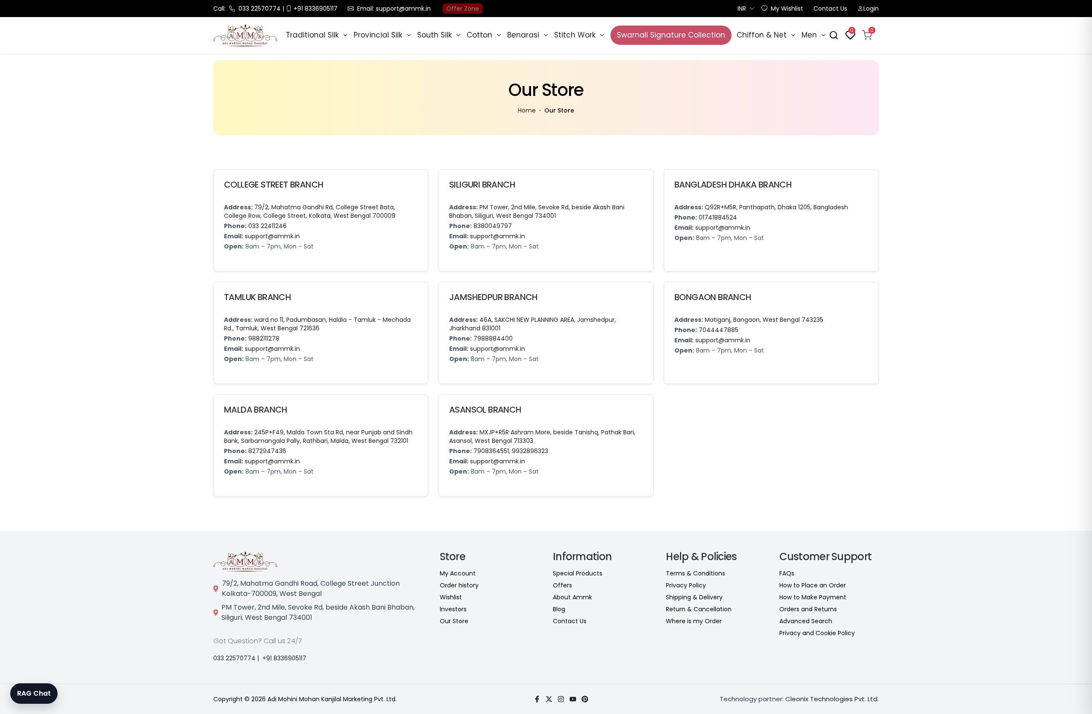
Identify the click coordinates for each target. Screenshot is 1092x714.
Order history (459, 585)
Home (527, 110)
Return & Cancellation (699, 609)
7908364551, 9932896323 (510, 451)
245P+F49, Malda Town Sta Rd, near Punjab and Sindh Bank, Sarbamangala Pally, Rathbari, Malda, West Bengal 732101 (318, 436)
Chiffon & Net (762, 35)
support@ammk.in (272, 236)
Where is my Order (694, 621)
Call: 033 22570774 (247, 8)
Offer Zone (462, 8)
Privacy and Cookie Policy (817, 633)
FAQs (786, 573)
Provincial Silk (378, 35)
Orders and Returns (808, 609)
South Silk (434, 35)
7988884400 (493, 338)
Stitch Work (574, 35)
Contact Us (830, 8)
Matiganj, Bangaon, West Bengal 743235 (764, 319)
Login (871, 8)
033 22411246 (267, 226)
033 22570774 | (236, 658)
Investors (453, 609)
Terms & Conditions (695, 573)
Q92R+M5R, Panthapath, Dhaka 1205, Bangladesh (776, 207)
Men (809, 35)
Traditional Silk (312, 35)
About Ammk (572, 597)
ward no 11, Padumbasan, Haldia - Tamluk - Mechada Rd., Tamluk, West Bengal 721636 (317, 323)
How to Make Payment (812, 597)
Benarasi (523, 35)
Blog (559, 609)
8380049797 (492, 226)
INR (742, 8)
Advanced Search (805, 621)
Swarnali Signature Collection (671, 35)
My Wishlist (787, 8)
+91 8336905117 (284, 658)
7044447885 (718, 330)
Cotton (479, 35)
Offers (562, 585)
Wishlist (451, 597)
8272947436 (267, 451)
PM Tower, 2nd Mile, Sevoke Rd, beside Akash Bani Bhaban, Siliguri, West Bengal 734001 (536, 211)
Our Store (454, 621)
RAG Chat (34, 693)
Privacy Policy (686, 585)
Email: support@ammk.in (394, 8)
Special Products (577, 573)
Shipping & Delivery (694, 597)
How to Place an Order (812, 585)
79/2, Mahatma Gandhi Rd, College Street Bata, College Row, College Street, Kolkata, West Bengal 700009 (309, 211)
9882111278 (263, 338)
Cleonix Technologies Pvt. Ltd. (832, 698)
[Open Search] (834, 35)
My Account (458, 573)
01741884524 (718, 217)
